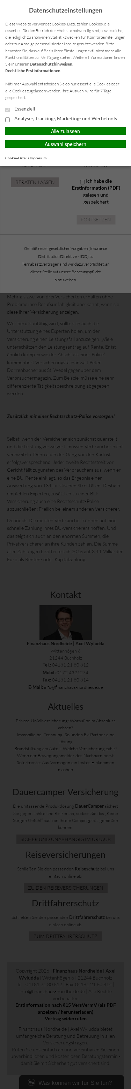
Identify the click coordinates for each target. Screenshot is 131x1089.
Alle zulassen (65, 131)
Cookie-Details (17, 158)
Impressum (38, 158)
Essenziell (24, 109)
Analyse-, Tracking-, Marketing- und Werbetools (65, 118)
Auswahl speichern (65, 143)
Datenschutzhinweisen (51, 64)
